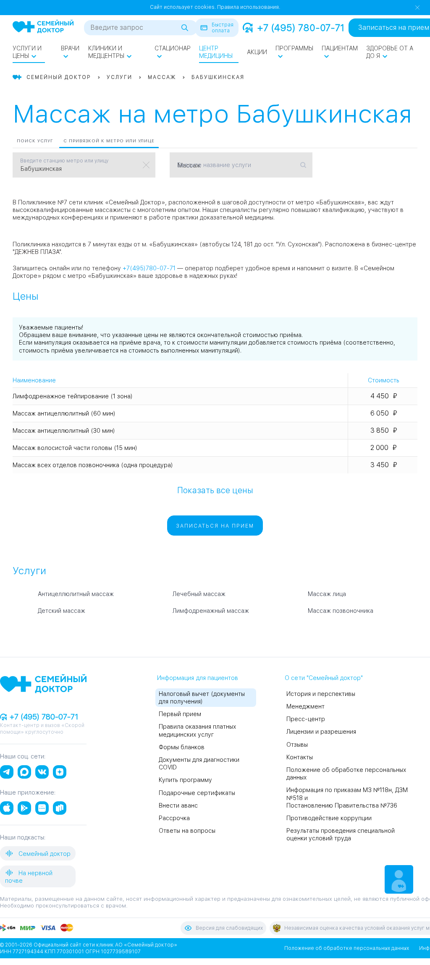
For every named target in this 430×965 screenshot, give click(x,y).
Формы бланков (182, 747)
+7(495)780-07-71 (149, 268)
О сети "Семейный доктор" (324, 678)
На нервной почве (28, 877)
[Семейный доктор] (43, 27)
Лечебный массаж (199, 594)
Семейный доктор (44, 853)
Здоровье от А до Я (389, 52)
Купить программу (185, 780)
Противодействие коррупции (329, 818)
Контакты (299, 757)
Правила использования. (248, 7)
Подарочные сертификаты (197, 793)
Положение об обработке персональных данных (346, 948)
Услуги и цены (27, 52)
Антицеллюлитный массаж (76, 594)
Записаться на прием (215, 526)
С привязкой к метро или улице (109, 140)
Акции (257, 52)
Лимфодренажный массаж (211, 610)
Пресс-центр (305, 719)
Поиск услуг (35, 140)
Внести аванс (178, 805)
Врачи (70, 48)
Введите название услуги (214, 165)
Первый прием (180, 714)
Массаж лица (327, 594)
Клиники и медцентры (106, 52)
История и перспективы (320, 693)
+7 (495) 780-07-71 (300, 28)
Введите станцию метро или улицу (64, 161)
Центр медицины (216, 52)
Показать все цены (215, 489)
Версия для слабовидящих (229, 928)
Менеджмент (305, 706)
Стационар (173, 48)
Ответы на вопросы (187, 830)
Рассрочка (174, 818)
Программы (294, 48)
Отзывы (297, 744)
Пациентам (340, 48)
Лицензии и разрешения (321, 731)
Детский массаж (61, 610)
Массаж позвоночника (340, 610)
